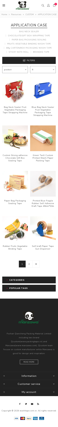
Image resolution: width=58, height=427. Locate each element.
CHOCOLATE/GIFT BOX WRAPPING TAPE (29, 35)
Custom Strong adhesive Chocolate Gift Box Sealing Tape (15, 158)
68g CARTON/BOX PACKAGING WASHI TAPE (29, 48)
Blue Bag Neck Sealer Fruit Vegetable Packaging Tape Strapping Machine (43, 111)
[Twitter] (26, 404)
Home (4, 14)
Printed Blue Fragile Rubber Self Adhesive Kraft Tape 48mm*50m (43, 203)
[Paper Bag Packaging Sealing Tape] (15, 184)
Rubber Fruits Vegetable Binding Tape (15, 247)
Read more (29, 362)
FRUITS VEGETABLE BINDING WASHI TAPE (29, 43)
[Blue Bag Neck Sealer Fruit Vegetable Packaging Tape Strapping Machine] (43, 90)
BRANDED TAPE (41, 52)
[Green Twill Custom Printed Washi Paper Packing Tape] (43, 138)
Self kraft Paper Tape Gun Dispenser (43, 247)
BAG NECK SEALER (29, 31)
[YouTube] (32, 404)
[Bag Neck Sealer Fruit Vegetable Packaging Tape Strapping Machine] (15, 90)
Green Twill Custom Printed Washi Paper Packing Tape (43, 158)
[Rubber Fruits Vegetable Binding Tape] (15, 229)
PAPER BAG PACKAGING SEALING (29, 39)
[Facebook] (20, 404)
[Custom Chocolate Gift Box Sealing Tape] (15, 138)
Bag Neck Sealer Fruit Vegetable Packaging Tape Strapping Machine (15, 110)
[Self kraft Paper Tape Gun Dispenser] (43, 229)
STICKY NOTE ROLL (19, 52)
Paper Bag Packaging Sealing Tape (15, 202)
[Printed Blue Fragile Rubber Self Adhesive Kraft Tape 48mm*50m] (43, 184)
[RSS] (38, 404)
